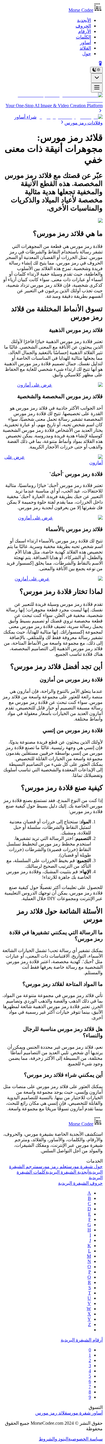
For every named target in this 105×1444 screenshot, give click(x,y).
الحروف (83, 25)
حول (86, 53)
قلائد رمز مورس (51, 1412)
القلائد (85, 48)
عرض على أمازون (34, 384)
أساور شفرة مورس (85, 1412)
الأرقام (84, 31)
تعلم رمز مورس (53, 1166)
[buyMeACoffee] (100, 64)
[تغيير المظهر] (96, 70)
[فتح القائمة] (97, 88)
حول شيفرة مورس (85, 1166)
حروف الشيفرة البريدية (80, 1183)
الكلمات (83, 36)
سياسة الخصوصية (85, 1438)
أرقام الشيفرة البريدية (82, 1339)
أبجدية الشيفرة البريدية (67, 1172)
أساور (85, 42)
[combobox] (97, 78)
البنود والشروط (53, 1438)
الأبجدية (84, 20)
